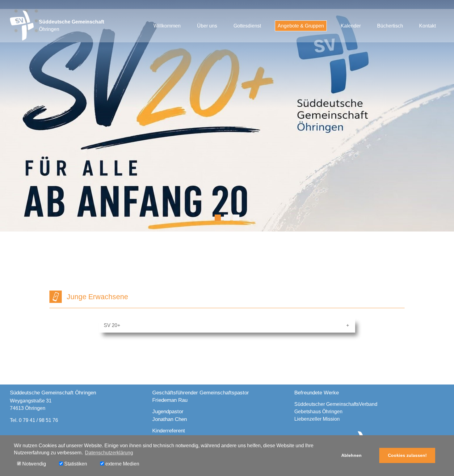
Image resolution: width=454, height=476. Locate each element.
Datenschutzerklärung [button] (109, 452)
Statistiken (75, 463)
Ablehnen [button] (351, 455)
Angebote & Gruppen (301, 25)
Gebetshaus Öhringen (318, 411)
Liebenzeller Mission (317, 419)
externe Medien (121, 463)
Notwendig (33, 463)
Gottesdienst (247, 25)
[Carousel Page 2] (227, 218)
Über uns (207, 25)
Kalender (351, 25)
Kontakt (427, 25)
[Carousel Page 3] (236, 218)
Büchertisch (390, 25)
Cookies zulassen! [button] (407, 455)
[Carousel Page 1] (218, 218)
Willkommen (167, 25)
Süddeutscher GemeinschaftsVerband (335, 404)
